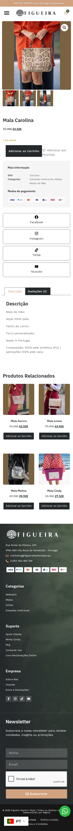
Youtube (36, 271)
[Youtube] (36, 266)
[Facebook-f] (8, 699)
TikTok (36, 255)
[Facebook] (36, 217)
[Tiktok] (22, 699)
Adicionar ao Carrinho (24, 151)
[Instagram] (36, 233)
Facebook (36, 222)
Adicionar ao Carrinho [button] (18, 436)
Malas (58, 179)
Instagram (36, 238)
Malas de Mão (38, 183)
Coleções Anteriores (41, 179)
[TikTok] (36, 250)
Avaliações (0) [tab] (37, 291)
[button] (6, 13)
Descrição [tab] (15, 291)
